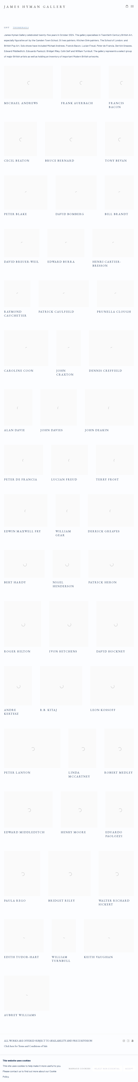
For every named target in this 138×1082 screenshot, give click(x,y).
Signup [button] (45, 544)
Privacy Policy (72, 563)
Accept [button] (129, 1068)
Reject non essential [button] (107, 1068)
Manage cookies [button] (80, 1068)
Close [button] (99, 510)
